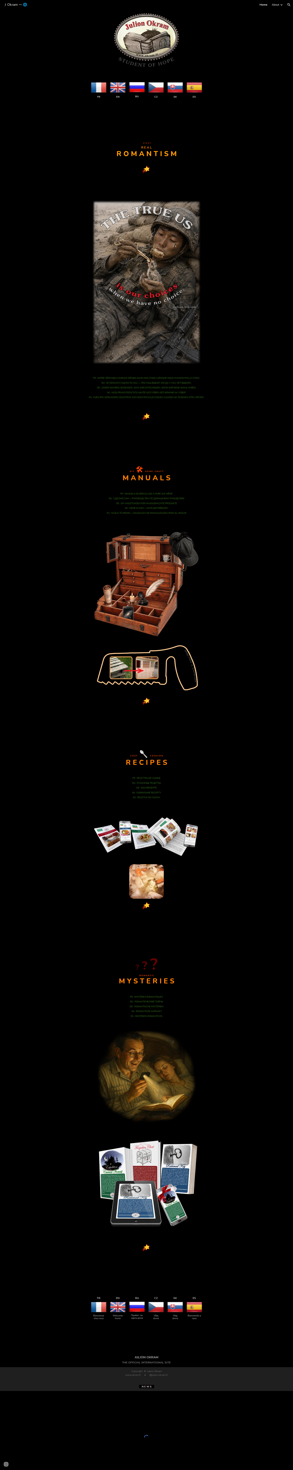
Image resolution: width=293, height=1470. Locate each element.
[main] (99, 96)
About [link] (275, 5)
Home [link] (263, 5)
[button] (289, 5)
